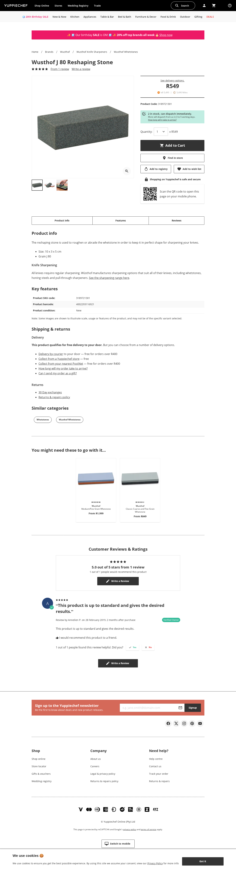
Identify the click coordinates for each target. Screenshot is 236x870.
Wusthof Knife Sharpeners (92, 51)
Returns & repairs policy (54, 397)
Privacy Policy (155, 863)
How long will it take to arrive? (162, 119)
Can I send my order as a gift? (58, 373)
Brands (49, 51)
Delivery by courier (51, 354)
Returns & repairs (159, 781)
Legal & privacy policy (102, 773)
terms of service (148, 829)
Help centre (156, 758)
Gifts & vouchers (41, 773)
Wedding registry (41, 781)
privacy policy (129, 829)
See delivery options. (173, 80)
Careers (94, 766)
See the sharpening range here (109, 278)
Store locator (39, 766)
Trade (98, 6)
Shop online (38, 758)
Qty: (146, 132)
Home (35, 51)
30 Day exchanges (50, 392)
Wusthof (65, 51)
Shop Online (42, 5)
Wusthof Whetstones (126, 51)
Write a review (81, 69)
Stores (58, 5)
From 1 (60, 69)
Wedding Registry (78, 5)
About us (95, 758)
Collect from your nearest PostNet (61, 364)
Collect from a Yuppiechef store (59, 359)
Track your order (158, 773)
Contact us (155, 766)
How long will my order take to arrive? (63, 368)
